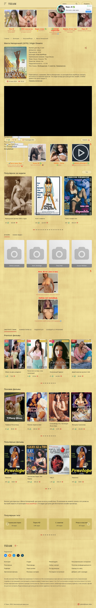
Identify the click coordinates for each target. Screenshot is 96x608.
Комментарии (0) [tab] (25, 329)
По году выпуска (54, 568)
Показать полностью (35, 81)
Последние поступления (56, 572)
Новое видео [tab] (17, 235)
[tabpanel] (48, 253)
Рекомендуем (53, 561)
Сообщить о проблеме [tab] (54, 329)
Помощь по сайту (77, 568)
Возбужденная (42, 66)
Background (8, 137)
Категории (16, 38)
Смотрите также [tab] (10, 329)
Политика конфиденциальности (81, 565)
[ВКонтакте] (5, 555)
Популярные (8, 565)
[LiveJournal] (22, 555)
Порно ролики (31, 568)
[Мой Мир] (14, 555)
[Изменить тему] (16, 546)
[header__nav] (5, 4)
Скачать (85, 140)
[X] (18, 555)
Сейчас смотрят (54, 565)
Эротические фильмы (11, 572)
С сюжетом (51, 66)
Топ (87, 172)
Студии (29, 561)
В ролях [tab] (7, 235)
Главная (6, 38)
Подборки (7, 568)
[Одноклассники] (9, 555)
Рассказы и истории (33, 572)
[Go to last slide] (7, 200)
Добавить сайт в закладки (79, 572)
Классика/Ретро (28, 38)
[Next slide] (88, 200)
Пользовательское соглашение (81, 561)
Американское (60, 66)
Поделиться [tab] (38, 329)
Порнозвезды (31, 565)
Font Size (7, 142)
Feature (34, 66)
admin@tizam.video (86, 604)
